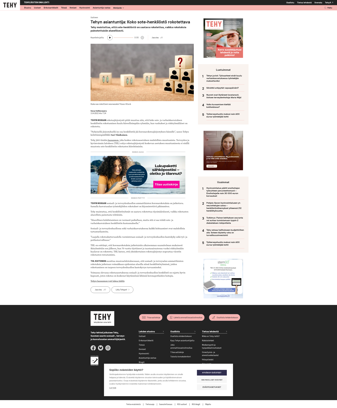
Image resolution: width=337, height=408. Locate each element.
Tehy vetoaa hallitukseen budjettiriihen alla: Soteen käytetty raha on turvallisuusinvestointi (225, 233)
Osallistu (290, 2)
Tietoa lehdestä (304, 2)
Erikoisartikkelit (51, 8)
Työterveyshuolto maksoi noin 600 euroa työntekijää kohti (223, 115)
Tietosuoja (150, 404)
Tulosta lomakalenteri (180, 356)
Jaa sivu (155, 37)
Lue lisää (112, 388)
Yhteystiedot (208, 359)
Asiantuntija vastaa (101, 8)
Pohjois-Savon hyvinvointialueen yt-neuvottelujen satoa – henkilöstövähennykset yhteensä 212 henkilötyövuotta (223, 207)
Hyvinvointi (84, 8)
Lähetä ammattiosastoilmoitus (188, 317)
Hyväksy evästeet (211, 373)
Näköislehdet (208, 340)
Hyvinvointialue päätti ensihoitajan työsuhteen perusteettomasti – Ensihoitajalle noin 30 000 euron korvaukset (223, 192)
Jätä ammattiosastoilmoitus (181, 346)
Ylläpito (208, 404)
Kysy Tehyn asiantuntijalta (182, 340)
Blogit (142, 362)
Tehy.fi (328, 2)
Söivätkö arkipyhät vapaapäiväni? (222, 88)
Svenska (318, 2)
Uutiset (37, 8)
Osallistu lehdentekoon (227, 317)
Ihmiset (73, 8)
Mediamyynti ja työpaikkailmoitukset (212, 346)
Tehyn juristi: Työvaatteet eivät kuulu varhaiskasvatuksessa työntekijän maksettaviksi (224, 78)
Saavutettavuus (166, 404)
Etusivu (27, 8)
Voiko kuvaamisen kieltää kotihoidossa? (218, 105)
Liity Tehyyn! (121, 289)
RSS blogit (196, 404)
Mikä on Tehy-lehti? (211, 336)
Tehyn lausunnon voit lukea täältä (107, 281)
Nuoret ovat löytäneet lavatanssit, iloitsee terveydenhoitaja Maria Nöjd (223, 96)
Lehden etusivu (147, 331)
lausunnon (112, 140)
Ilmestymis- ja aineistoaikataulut (210, 354)
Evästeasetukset (212, 387)
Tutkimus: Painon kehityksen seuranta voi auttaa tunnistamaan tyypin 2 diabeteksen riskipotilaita (224, 220)
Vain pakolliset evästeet (212, 380)
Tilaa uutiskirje (153, 317)
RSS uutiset (182, 404)
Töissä (64, 8)
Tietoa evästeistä (133, 404)
